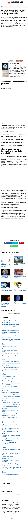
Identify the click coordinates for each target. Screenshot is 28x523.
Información (9, 7)
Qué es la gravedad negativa (9, 386)
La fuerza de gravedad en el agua (11, 367)
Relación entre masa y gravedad (20, 264)
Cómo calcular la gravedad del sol (11, 381)
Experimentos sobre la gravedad (20, 276)
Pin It (21, 243)
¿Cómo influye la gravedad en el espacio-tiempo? (10, 428)
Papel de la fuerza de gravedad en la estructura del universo (6, 304)
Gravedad (14, 519)
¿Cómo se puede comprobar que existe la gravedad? (20, 290)
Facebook (8, 243)
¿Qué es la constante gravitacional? (7, 457)
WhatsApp (14, 246)
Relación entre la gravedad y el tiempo (6, 289)
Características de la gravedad (10, 353)
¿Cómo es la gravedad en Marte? (11, 404)
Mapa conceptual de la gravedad (10, 392)
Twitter (15, 243)
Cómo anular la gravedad (8, 376)
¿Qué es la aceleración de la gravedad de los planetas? (9, 414)
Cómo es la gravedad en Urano (10, 356)
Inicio (2, 7)
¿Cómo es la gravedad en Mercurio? (4, 277)
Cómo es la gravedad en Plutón (10, 361)
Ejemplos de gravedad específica (11, 378)
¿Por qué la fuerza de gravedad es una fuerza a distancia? (11, 439)
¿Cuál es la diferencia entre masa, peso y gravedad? (7, 265)
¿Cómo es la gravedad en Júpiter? (11, 396)
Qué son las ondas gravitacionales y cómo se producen (11, 383)
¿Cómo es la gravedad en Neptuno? (20, 302)
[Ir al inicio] (15, 4)
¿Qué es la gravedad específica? (11, 402)
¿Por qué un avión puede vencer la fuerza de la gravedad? (11, 468)
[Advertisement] (14, 43)
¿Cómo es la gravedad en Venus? (11, 394)
